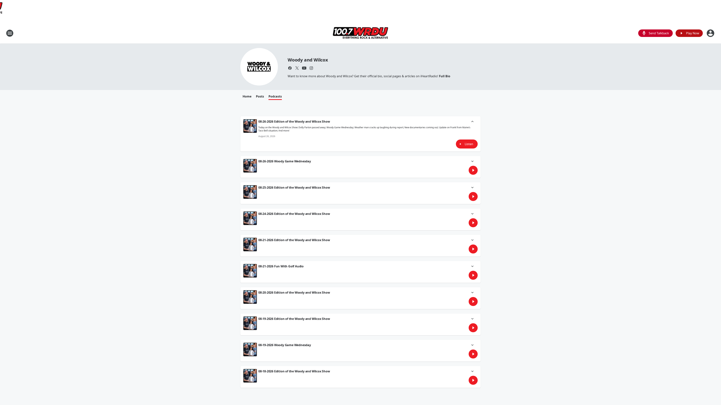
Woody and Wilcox (308, 60)
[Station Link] (360, 33)
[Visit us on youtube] (304, 68)
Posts (260, 96)
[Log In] (711, 33)
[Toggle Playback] (250, 126)
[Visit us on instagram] (311, 68)
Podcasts (275, 96)
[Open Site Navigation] (10, 33)
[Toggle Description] (472, 121)
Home (247, 96)
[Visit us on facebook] (290, 68)
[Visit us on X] (297, 68)
